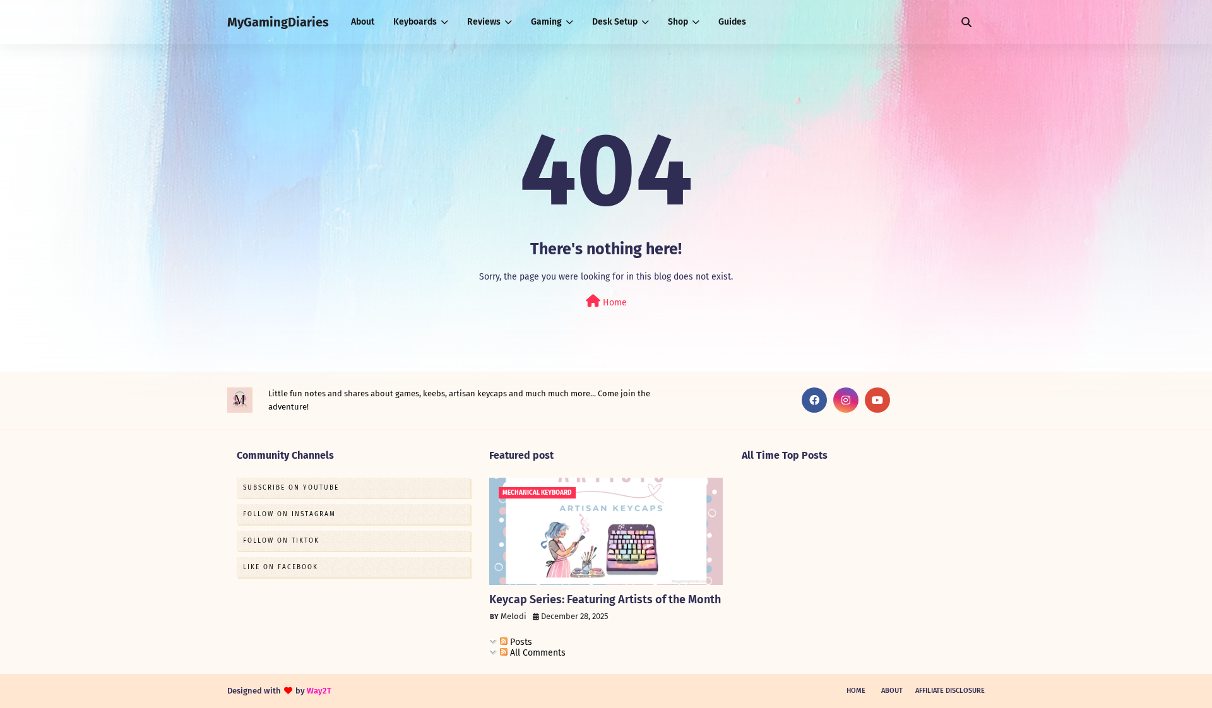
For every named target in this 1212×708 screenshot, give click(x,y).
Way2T (319, 690)
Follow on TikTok (281, 541)
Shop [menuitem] (678, 21)
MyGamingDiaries (278, 22)
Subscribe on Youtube (291, 488)
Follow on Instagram (289, 514)
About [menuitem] (362, 21)
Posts (520, 642)
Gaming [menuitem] (546, 21)
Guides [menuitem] (732, 21)
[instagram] (845, 400)
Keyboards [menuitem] (415, 21)
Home (613, 302)
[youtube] (877, 400)
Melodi (513, 616)
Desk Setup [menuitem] (615, 21)
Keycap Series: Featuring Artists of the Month (605, 599)
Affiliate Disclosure (950, 691)
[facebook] (814, 400)
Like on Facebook (280, 567)
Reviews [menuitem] (484, 21)
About (892, 691)
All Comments (537, 652)
